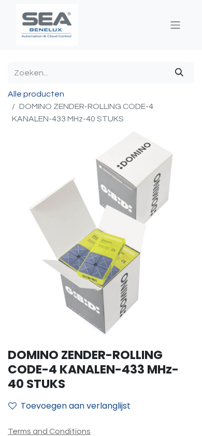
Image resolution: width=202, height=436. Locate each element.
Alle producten (36, 94)
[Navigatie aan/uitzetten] (175, 24)
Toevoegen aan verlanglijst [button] (76, 406)
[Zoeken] (179, 73)
